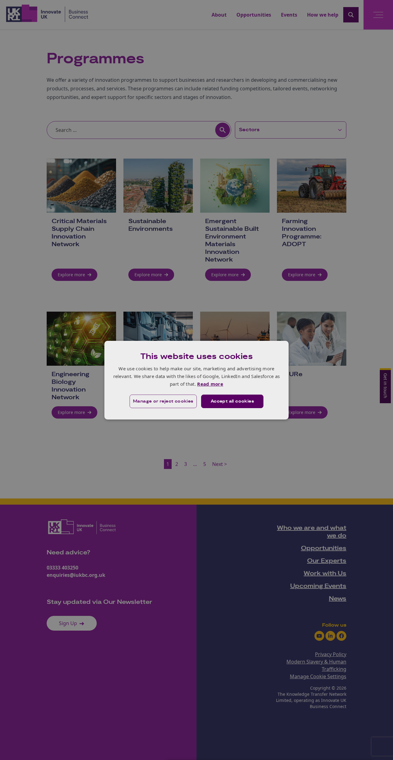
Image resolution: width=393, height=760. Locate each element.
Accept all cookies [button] (232, 401)
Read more (210, 384)
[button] (163, 401)
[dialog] (196, 380)
